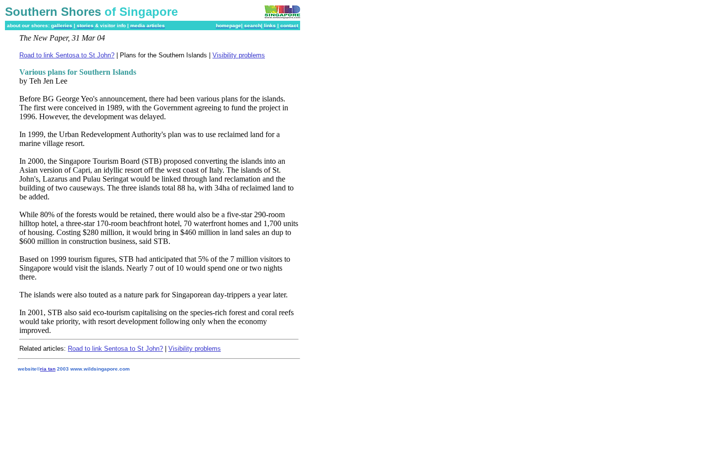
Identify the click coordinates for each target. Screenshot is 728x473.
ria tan (47, 369)
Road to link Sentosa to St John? (66, 55)
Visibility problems (238, 55)
